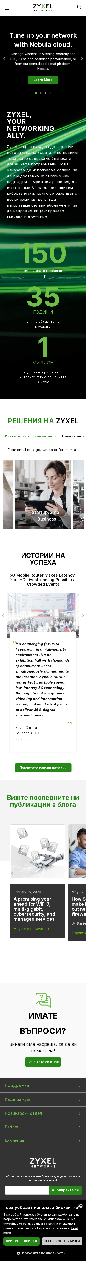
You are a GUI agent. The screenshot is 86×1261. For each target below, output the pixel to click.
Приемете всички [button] (21, 1241)
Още (81, 58)
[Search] (79, 6)
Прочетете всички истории (43, 768)
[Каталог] (43, 7)
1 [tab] (36, 93)
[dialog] (43, 1230)
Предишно (5, 58)
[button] (43, 1253)
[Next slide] (73, 873)
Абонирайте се (65, 1190)
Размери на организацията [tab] (30, 436)
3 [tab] (45, 93)
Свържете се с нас (43, 1062)
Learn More (43, 80)
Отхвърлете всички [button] (62, 1241)
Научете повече (28, 928)
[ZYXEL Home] (43, 1162)
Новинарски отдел (23, 1113)
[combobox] (80, 1206)
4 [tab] (50, 93)
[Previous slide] (13, 873)
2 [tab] (41, 93)
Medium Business (41, 478)
